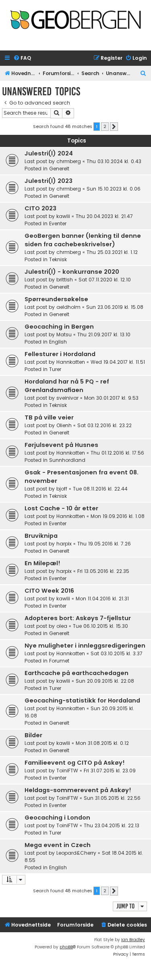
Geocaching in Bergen (59, 327)
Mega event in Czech (58, 845)
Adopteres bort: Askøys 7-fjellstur (78, 618)
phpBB (66, 947)
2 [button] (104, 126)
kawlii (63, 216)
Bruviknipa (41, 536)
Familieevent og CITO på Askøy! (75, 763)
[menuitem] (22, 58)
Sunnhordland (67, 460)
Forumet (59, 660)
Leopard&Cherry (76, 852)
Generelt (59, 168)
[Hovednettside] (75, 23)
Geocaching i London (57, 818)
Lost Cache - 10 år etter (61, 508)
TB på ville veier (49, 417)
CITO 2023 (40, 208)
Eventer (57, 223)
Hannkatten (70, 362)
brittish (64, 279)
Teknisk (58, 259)
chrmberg (68, 161)
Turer (55, 369)
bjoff (61, 488)
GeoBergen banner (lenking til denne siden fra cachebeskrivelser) (83, 240)
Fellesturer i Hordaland (60, 354)
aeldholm (68, 307)
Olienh (64, 425)
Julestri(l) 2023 (48, 181)
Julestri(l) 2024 (49, 153)
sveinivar (67, 397)
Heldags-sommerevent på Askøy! (78, 790)
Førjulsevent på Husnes (61, 445)
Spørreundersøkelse (56, 299)
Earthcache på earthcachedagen (76, 673)
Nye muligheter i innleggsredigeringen (85, 646)
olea (61, 626)
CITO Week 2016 (49, 591)
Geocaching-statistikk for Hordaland (82, 700)
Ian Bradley (133, 940)
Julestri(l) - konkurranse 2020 (72, 272)
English (58, 341)
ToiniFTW (67, 770)
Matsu (64, 334)
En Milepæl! (42, 563)
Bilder (33, 735)
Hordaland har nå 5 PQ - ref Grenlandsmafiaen (67, 385)
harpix (64, 543)
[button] (114, 126)
